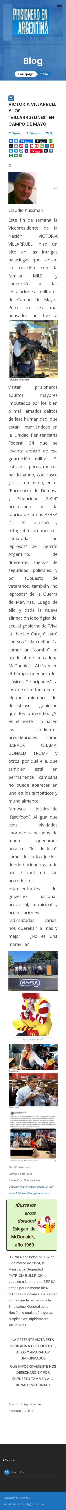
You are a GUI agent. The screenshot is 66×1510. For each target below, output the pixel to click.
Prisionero (35, 133)
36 (51, 133)
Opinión (16, 133)
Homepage (25, 74)
